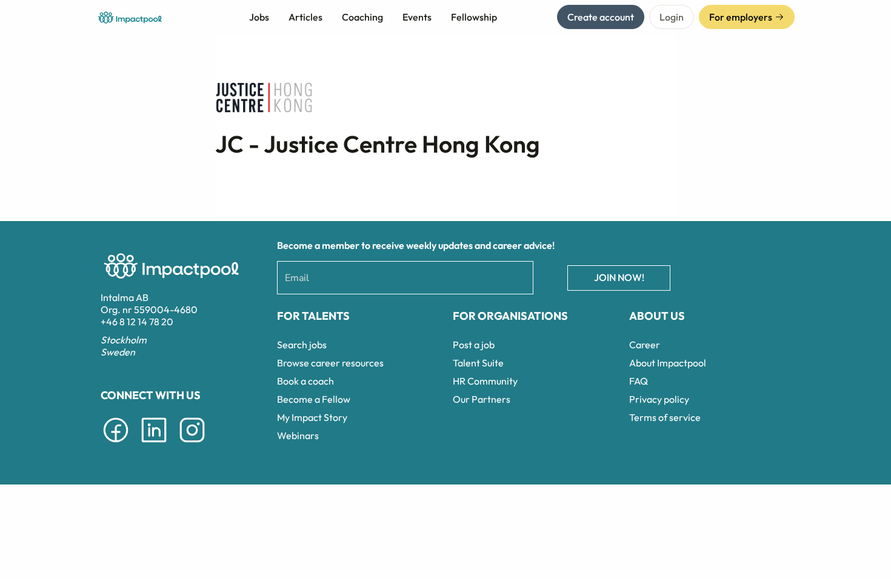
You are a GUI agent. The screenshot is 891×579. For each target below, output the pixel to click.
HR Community (485, 381)
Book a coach (305, 381)
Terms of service (665, 417)
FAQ (638, 381)
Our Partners (481, 399)
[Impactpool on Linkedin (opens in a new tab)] (154, 444)
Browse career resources (330, 363)
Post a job (474, 345)
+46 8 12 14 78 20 (137, 322)
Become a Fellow (313, 399)
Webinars (298, 435)
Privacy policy (659, 399)
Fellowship (474, 17)
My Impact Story (312, 417)
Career (644, 345)
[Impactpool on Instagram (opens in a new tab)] (192, 444)
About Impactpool (667, 363)
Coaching (362, 17)
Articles (305, 17)
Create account (600, 17)
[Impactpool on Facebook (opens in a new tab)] (116, 444)
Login (671, 17)
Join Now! (619, 277)
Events (417, 17)
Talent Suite (478, 363)
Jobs (259, 17)
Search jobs (302, 345)
